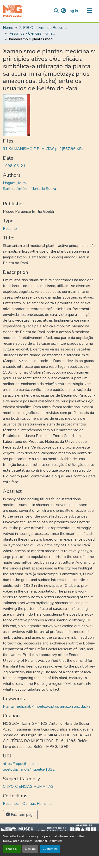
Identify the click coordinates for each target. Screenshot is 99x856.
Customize (50, 849)
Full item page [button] (22, 814)
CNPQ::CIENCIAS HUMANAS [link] (28, 786)
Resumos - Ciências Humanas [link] (33, 33)
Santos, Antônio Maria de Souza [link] (29, 188)
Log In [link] (73, 10)
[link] (49, 149)
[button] (12, 11)
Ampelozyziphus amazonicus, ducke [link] (61, 706)
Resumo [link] (10, 228)
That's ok (12, 849)
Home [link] (8, 27)
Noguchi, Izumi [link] (14, 183)
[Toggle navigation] (89, 10)
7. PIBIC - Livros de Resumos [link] (43, 27)
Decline (30, 849)
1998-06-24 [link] (14, 166)
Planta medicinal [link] (16, 706)
